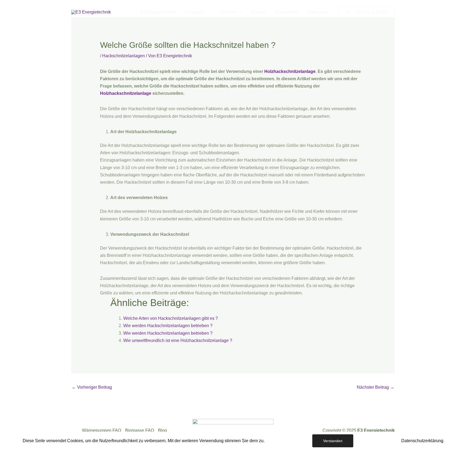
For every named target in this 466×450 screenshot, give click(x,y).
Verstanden (332, 441)
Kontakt (258, 12)
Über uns (228, 12)
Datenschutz (287, 12)
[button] (208, 12)
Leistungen (195, 12)
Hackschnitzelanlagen (123, 55)
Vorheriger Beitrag (92, 387)
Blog (162, 430)
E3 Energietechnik (158, 12)
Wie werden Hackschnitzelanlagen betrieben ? (168, 325)
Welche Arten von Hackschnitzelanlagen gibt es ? (170, 318)
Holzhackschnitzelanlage (290, 71)
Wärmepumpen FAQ (101, 430)
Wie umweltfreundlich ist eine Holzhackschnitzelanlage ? (177, 340)
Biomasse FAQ (139, 430)
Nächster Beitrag (375, 387)
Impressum (317, 12)
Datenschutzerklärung (422, 440)
